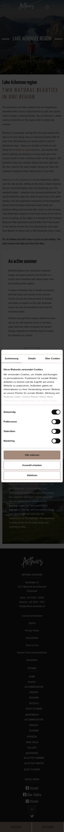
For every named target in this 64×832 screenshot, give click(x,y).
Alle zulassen (32, 455)
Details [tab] (32, 358)
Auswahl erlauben (32, 465)
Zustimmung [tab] (11, 358)
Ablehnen (32, 475)
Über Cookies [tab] (52, 358)
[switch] (56, 421)
